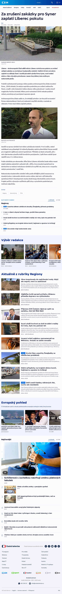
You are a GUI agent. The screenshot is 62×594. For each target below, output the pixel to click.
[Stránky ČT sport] (15, 573)
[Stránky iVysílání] (27, 573)
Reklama (4, 555)
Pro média (24, 551)
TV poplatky (25, 555)
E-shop (4, 564)
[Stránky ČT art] (48, 573)
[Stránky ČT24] (4, 573)
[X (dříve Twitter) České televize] (55, 546)
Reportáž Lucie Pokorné (7, 140)
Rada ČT (4, 561)
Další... (40, 7)
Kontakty (44, 567)
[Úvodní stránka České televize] (11, 546)
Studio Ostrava (26, 558)
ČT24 (21, 193)
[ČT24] (5, 3)
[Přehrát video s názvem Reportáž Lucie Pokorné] (29, 123)
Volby (22, 7)
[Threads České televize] (58, 546)
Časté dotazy (5, 567)
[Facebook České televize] (49, 546)
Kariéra (43, 561)
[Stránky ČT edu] (57, 573)
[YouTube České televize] (52, 546)
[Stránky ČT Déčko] (38, 573)
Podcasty (43, 558)
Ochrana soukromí (22, 590)
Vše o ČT (24, 567)
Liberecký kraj (13, 193)
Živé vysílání (44, 551)
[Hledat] (52, 2)
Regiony (5, 193)
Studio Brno (44, 555)
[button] (29, 123)
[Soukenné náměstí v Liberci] (31, 43)
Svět (34, 7)
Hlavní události (7, 7)
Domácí (28, 7)
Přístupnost (31, 590)
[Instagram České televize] (46, 546)
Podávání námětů (26, 564)
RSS (59, 590)
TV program (5, 551)
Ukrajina (16, 7)
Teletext (4, 558)
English (14, 590)
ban (2, 23)
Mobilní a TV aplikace (47, 564)
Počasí (23, 561)
